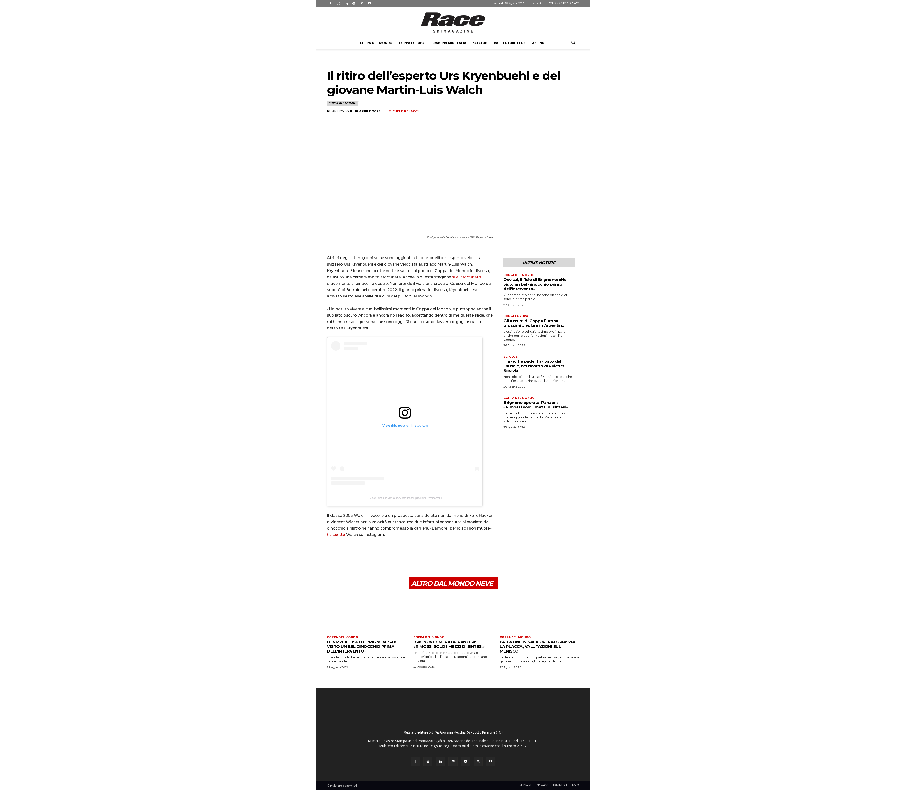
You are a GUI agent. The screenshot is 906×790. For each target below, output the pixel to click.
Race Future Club (509, 43)
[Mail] (452, 761)
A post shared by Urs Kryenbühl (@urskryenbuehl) (405, 498)
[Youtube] (369, 3)
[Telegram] (353, 3)
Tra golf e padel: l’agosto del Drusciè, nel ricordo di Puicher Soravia (533, 366)
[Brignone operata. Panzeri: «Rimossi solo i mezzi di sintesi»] (453, 613)
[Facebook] (330, 3)
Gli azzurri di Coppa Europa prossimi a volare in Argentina (533, 323)
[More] (375, 555)
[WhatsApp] (364, 555)
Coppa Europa (412, 43)
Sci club (480, 43)
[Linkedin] (346, 3)
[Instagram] (338, 3)
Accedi (536, 3)
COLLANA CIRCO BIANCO (563, 3)
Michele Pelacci (404, 111)
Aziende (539, 43)
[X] (361, 3)
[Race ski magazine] (453, 22)
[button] (573, 43)
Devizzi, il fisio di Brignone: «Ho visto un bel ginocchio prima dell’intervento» (534, 284)
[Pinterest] (353, 555)
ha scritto (336, 534)
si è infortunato (466, 277)
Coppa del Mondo (376, 43)
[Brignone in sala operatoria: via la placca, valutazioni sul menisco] (539, 613)
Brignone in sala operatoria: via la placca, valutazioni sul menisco (537, 647)
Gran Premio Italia (448, 43)
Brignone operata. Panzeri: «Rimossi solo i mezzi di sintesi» (535, 405)
